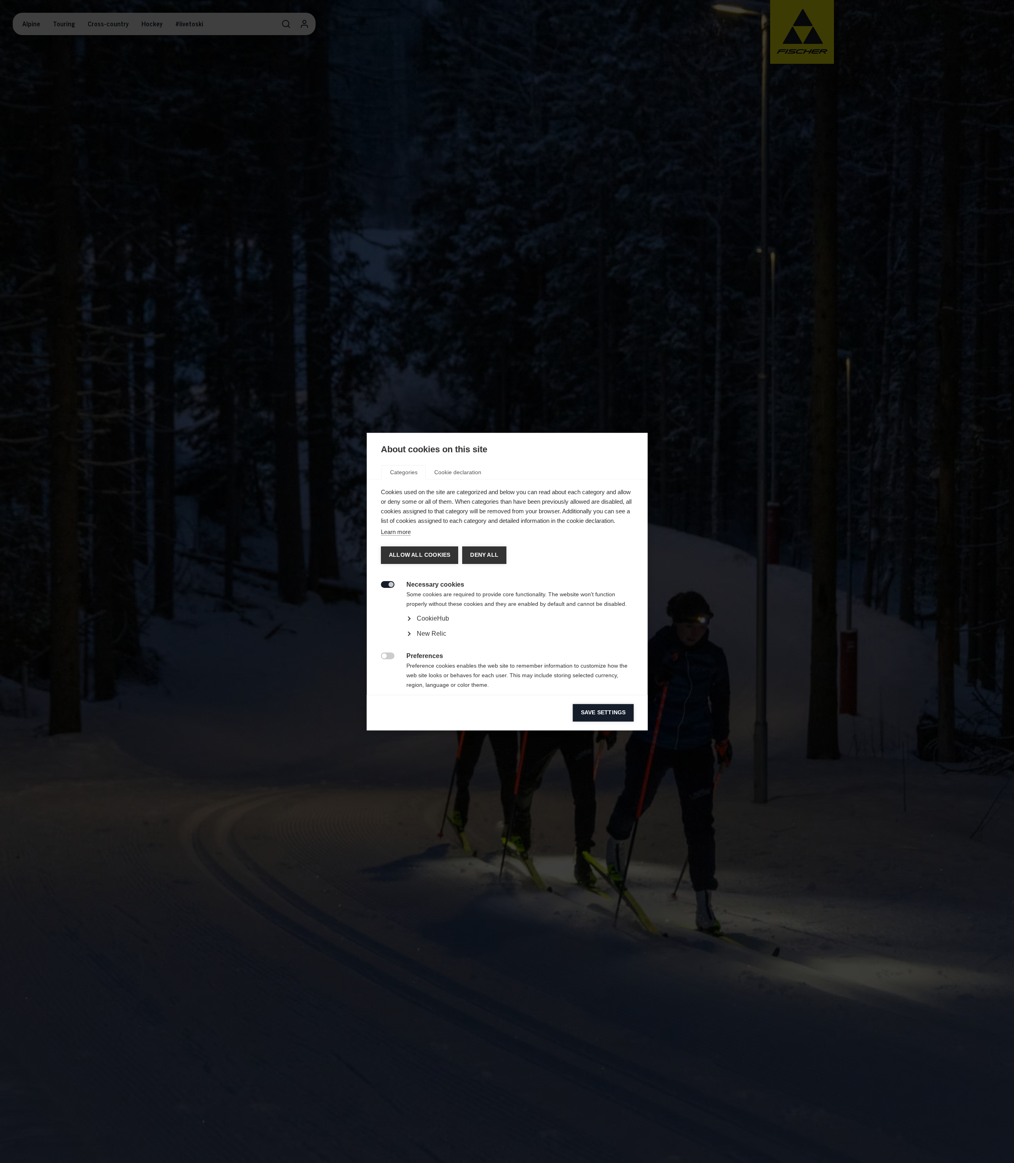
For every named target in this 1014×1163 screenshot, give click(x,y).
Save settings (603, 713)
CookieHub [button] (432, 618)
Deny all (484, 555)
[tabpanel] (507, 640)
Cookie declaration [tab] (457, 472)
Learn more (395, 531)
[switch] (383, 583)
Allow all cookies (419, 555)
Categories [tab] (403, 472)
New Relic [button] (431, 633)
